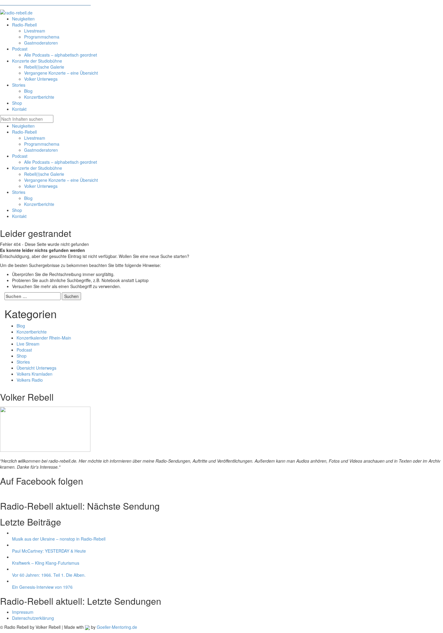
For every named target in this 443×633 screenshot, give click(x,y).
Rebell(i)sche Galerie (44, 174)
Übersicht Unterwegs (36, 368)
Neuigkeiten (23, 126)
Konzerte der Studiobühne (37, 168)
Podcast (19, 156)
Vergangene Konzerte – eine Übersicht (61, 180)
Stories (18, 192)
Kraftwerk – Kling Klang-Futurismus (45, 563)
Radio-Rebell (24, 132)
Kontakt (19, 216)
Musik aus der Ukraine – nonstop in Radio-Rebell (58, 539)
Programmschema (41, 144)
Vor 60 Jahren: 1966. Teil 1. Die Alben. (49, 575)
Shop (17, 210)
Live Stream (28, 344)
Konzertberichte (39, 204)
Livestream (34, 138)
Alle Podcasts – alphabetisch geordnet (60, 162)
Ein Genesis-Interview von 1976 (42, 587)
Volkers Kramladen (34, 374)
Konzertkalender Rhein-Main (44, 338)
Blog (28, 198)
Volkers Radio (30, 380)
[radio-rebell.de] (45, 428)
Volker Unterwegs (41, 186)
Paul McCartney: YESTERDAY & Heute (49, 551)
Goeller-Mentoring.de (117, 627)
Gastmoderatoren (41, 150)
